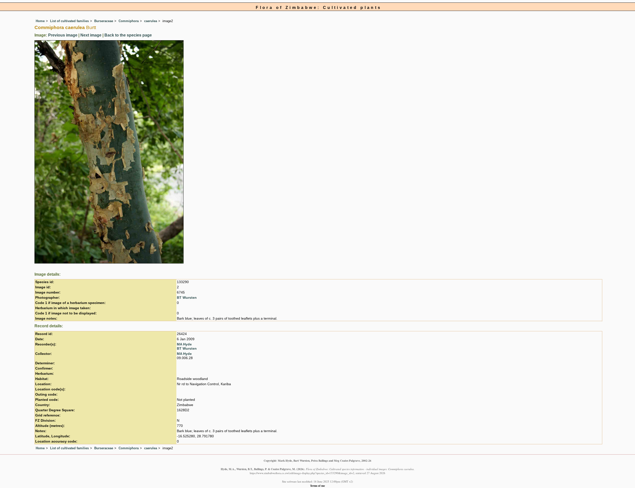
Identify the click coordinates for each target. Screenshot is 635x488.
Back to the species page (128, 35)
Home (40, 21)
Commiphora (129, 21)
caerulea (150, 21)
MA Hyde (184, 344)
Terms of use (317, 486)
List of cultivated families (69, 21)
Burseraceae (103, 21)
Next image (90, 35)
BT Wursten (187, 298)
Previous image (62, 35)
